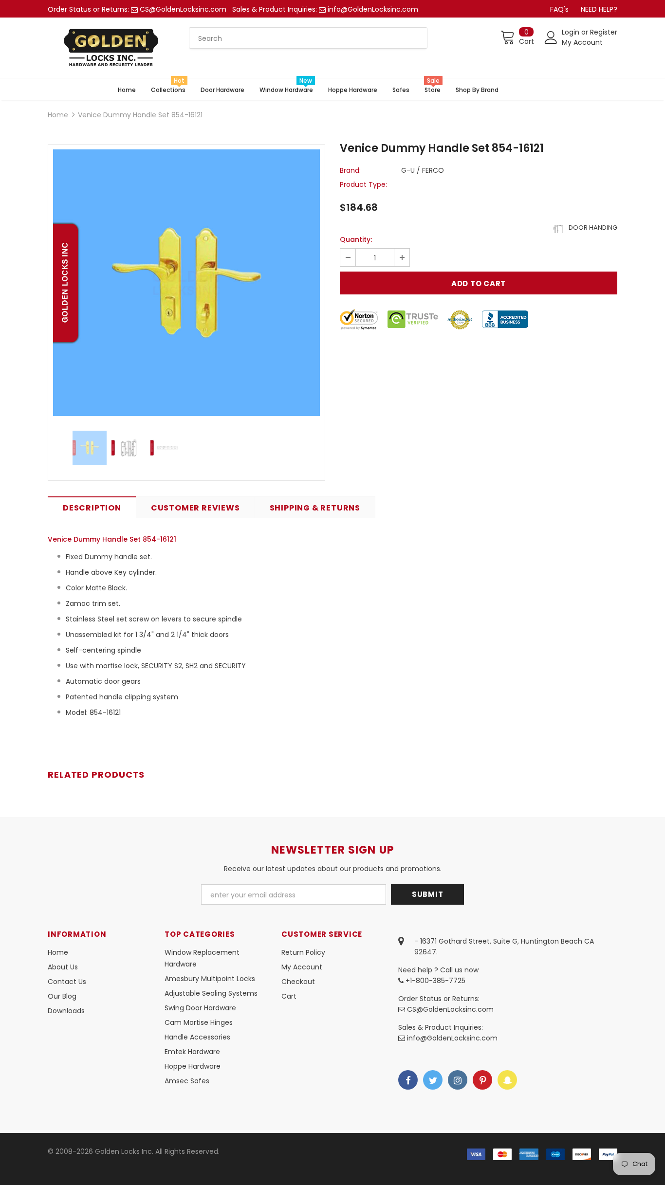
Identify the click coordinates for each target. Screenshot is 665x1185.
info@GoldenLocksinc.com (373, 9)
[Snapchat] (507, 1080)
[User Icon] (551, 37)
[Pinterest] (482, 1080)
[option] (186, 282)
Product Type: (363, 184)
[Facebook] (408, 1080)
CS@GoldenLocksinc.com (183, 9)
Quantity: (356, 239)
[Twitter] (433, 1080)
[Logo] (111, 47)
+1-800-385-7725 (434, 980)
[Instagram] (457, 1080)
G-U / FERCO (422, 170)
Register (603, 32)
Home (58, 115)
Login (571, 32)
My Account (582, 42)
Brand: (350, 170)
